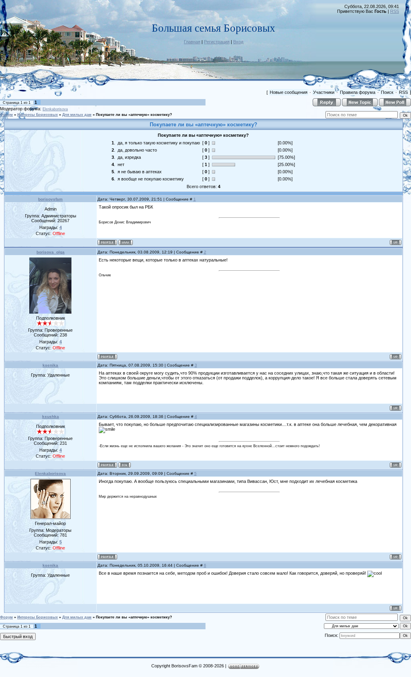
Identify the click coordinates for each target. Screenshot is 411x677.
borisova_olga (51, 252)
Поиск (387, 92)
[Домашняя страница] (125, 242)
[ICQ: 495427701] (124, 465)
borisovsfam (50, 199)
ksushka (50, 416)
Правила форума (357, 92)
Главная (192, 41)
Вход (238, 41)
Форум (6, 115)
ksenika (50, 365)
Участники (323, 92)
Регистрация (217, 41)
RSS (394, 11)
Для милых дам (77, 115)
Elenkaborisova (55, 109)
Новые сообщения (288, 92)
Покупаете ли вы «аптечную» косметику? (134, 115)
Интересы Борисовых (37, 115)
